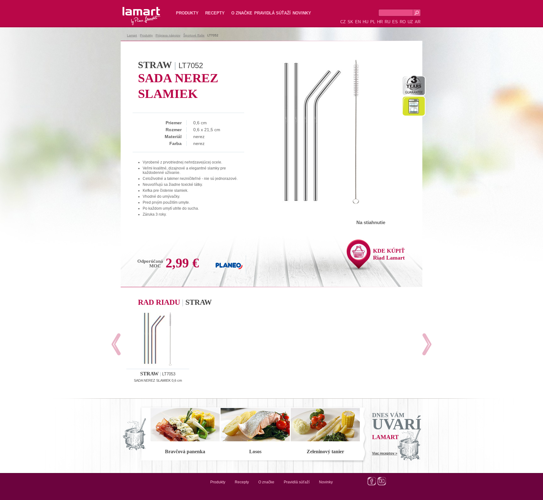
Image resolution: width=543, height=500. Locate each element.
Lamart (134, 11)
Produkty (187, 13)
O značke (241, 13)
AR (417, 21)
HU (365, 21)
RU (387, 21)
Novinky (302, 13)
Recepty (215, 13)
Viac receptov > (384, 453)
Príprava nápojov (168, 35)
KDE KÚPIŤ (389, 254)
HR (380, 21)
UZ (410, 21)
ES (395, 21)
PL (372, 21)
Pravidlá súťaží (272, 13)
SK (350, 21)
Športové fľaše (194, 35)
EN (358, 21)
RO (403, 21)
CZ (343, 21)
